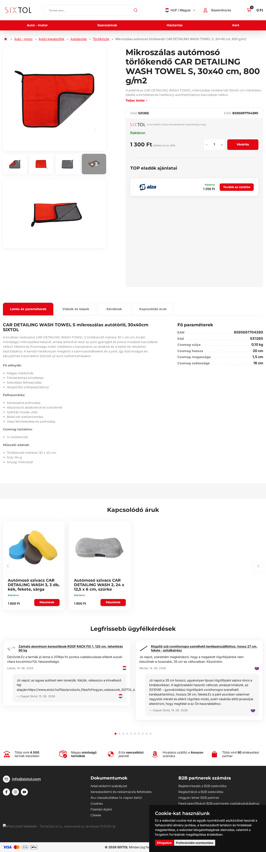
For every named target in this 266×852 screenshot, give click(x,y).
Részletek (47, 602)
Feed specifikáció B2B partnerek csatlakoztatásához (218, 803)
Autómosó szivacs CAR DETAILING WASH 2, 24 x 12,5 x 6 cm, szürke (99, 585)
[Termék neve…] (92, 10)
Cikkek (96, 815)
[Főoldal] (5, 39)
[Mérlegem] (205, 10)
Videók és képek (75, 309)
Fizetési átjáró (101, 809)
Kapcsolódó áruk (152, 309)
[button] (115, 734)
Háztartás (175, 25)
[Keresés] (135, 10)
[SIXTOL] (18, 10)
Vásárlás (243, 144)
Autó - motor (37, 25)
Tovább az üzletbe (236, 187)
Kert (235, 25)
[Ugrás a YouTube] (24, 791)
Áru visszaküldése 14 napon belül (116, 798)
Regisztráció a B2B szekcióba (200, 792)
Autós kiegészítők (51, 39)
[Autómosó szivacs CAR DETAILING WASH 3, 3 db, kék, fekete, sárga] (33, 547)
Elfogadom (164, 842)
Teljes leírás (135, 100)
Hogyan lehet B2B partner (198, 798)
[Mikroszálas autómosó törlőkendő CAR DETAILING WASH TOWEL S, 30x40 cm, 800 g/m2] (54, 99)
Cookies (97, 803)
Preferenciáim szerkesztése (194, 842)
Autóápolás (78, 39)
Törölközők (101, 39)
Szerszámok (107, 25)
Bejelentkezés (221, 10)
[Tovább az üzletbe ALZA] (148, 187)
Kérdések (114, 309)
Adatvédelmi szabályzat (109, 786)
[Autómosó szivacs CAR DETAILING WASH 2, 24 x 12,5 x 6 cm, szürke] (99, 547)
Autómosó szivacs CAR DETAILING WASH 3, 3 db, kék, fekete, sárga (33, 585)
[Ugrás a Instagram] (15, 791)
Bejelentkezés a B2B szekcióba (202, 786)
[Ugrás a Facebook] (6, 791)
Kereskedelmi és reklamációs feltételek (121, 792)
